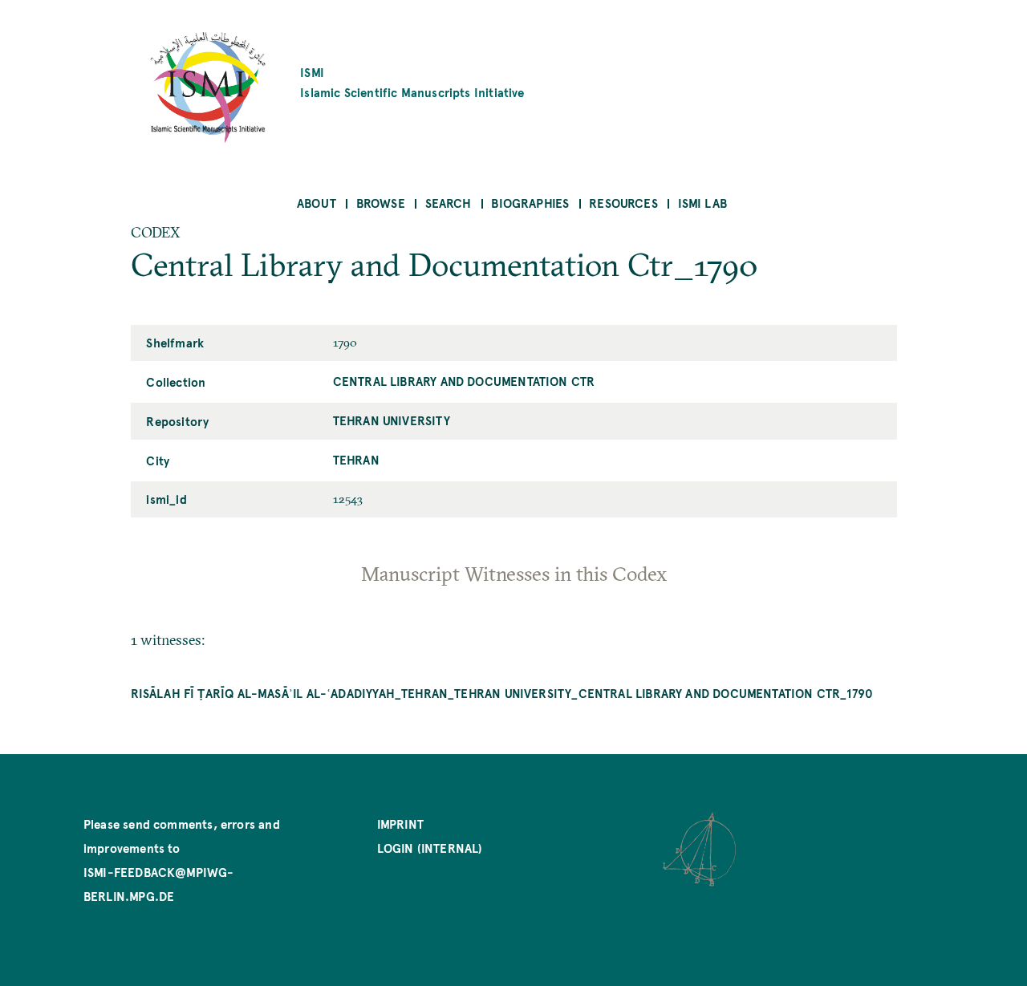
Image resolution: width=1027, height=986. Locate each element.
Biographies (530, 202)
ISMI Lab (702, 202)
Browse (380, 202)
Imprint (400, 823)
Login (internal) (430, 847)
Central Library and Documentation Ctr (464, 380)
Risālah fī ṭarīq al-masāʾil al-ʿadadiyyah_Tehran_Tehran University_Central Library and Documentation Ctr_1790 (502, 692)
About (316, 202)
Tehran (356, 459)
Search (448, 202)
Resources (623, 202)
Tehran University (391, 420)
